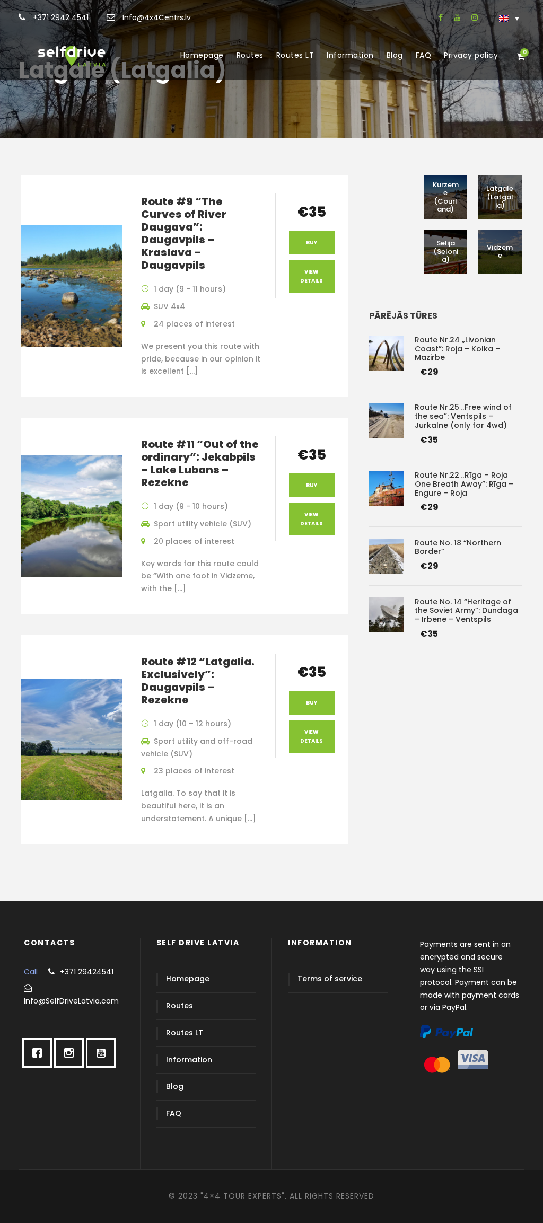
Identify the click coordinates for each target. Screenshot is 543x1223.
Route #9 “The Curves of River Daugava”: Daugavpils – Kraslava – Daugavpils (183, 233)
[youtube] (457, 17)
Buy (311, 243)
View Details (311, 276)
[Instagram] (71, 1053)
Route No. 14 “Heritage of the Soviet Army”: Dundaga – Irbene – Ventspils (466, 610)
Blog (395, 55)
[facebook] (441, 17)
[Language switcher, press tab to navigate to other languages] (509, 18)
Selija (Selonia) (445, 251)
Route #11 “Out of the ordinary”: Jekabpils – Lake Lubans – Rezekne (200, 463)
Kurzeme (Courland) (446, 197)
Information (350, 55)
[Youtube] (103, 1053)
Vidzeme (500, 251)
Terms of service (329, 978)
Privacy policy (471, 55)
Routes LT (295, 55)
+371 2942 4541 (60, 17)
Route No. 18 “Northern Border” (458, 547)
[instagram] (474, 17)
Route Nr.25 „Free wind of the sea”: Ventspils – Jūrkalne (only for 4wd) (463, 416)
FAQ (424, 55)
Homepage (202, 55)
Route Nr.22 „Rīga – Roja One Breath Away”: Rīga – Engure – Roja (464, 484)
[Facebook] (40, 1053)
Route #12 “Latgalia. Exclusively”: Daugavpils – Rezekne (198, 680)
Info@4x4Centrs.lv (155, 17)
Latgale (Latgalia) (499, 196)
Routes (250, 55)
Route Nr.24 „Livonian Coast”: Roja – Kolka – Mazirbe (457, 349)
